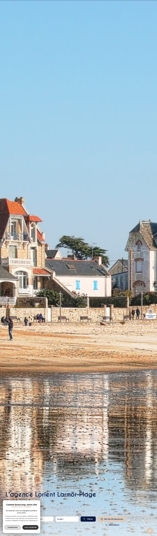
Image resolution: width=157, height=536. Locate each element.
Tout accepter (30, 527)
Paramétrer (13, 527)
